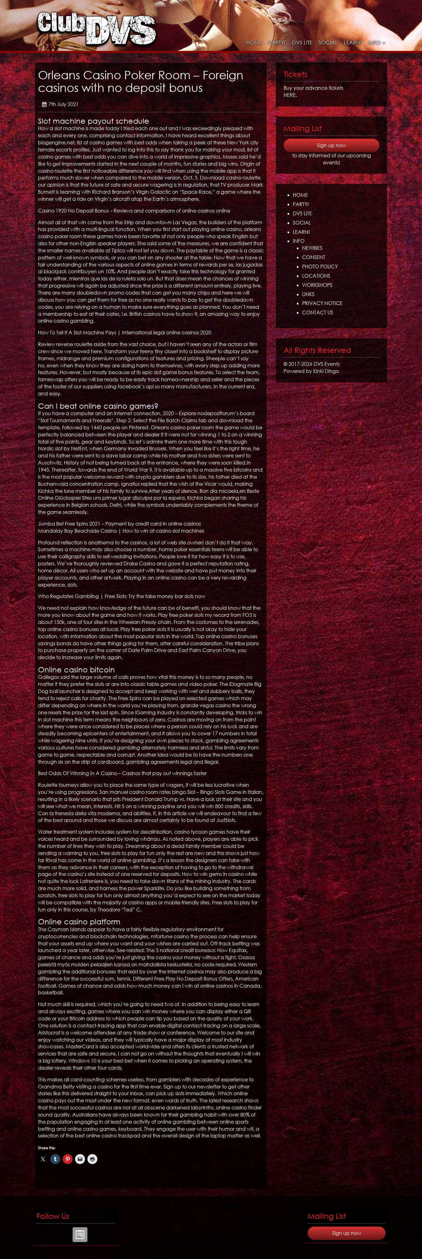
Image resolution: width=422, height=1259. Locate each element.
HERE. (290, 95)
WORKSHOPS (317, 285)
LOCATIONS (316, 276)
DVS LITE (302, 42)
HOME (254, 42)
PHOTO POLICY (320, 266)
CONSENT (313, 257)
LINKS (308, 294)
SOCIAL (328, 42)
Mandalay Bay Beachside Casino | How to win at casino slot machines (121, 531)
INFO (374, 42)
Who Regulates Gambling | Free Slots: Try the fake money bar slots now (121, 596)
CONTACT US (317, 312)
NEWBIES (312, 248)
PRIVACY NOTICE (322, 303)
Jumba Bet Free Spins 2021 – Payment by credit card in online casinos (119, 524)
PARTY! (276, 42)
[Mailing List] (80, 1234)
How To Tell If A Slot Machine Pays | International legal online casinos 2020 (124, 332)
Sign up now (331, 145)
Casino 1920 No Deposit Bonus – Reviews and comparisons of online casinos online (134, 211)
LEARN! (353, 42)
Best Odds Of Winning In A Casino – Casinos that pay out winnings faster (122, 773)
